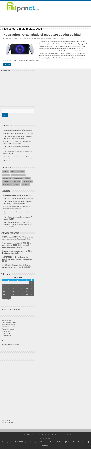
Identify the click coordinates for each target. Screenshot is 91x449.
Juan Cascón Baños (11, 38)
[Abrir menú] (3, 6)
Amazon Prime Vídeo (8, 422)
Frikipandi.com (31, 435)
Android (5, 171)
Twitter (68, 442)
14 (27, 289)
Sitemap (84, 442)
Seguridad (17, 181)
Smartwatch (7, 184)
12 (18, 289)
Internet (14, 175)
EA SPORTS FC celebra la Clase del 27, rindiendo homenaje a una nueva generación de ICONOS (17, 259)
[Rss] (41, 438)
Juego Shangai (6, 336)
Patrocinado (7, 181)
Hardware (47, 38)
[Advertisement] (18, 87)
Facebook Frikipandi (8, 329)
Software (61, 38)
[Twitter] (46, 438)
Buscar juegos (6, 320)
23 (4, 294)
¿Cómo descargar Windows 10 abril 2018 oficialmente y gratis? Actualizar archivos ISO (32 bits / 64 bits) (17, 159)
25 (13, 294)
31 (8, 297)
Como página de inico (8, 327)
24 (8, 294)
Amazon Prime (6, 420)
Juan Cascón (42, 435)
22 (31, 291)
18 (13, 291)
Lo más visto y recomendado (12, 178)
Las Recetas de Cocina (9, 322)
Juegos (54, 38)
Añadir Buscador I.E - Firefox (55, 442)
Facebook (76, 442)
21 (27, 291)
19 (18, 291)
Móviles (27, 178)
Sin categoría (27, 181)
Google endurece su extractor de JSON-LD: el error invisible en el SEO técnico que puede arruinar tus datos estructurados (16, 245)
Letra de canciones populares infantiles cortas (17, 130)
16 (4, 291)
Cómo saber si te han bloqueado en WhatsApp (18, 133)
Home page (5, 442)
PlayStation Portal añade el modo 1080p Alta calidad (42, 34)
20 (22, 291)
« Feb (3, 300)
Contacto (45, 445)
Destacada (40, 38)
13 (22, 289)
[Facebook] (43, 438)
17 (8, 291)
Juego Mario (6, 333)
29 (31, 294)
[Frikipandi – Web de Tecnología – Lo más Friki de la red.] (25, 6)
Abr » (8, 300)
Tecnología (25, 184)
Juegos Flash (6, 331)
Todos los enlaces (7, 341)
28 (27, 294)
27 (22, 294)
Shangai (24, 442)
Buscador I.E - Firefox (8, 324)
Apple (13, 171)
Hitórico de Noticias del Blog (10, 344)
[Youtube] (49, 438)
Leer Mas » (7, 64)
